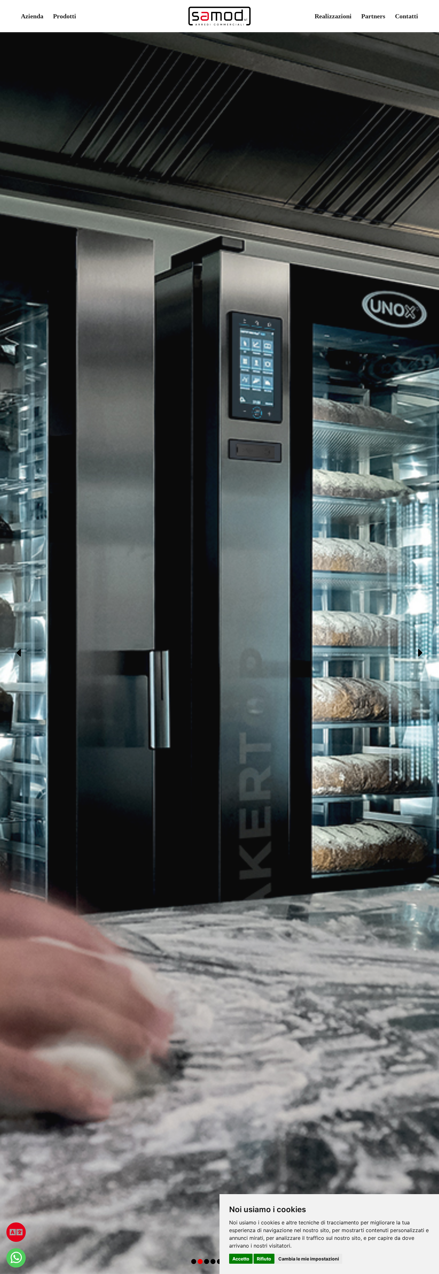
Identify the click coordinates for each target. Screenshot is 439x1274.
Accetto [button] (240, 1258)
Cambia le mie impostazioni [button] (308, 1258)
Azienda (32, 16)
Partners (373, 16)
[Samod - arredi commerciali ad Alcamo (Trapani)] (16, 1258)
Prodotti (64, 16)
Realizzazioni (333, 16)
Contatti (406, 16)
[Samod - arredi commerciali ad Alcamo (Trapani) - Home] (219, 16)
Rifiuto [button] (264, 1258)
